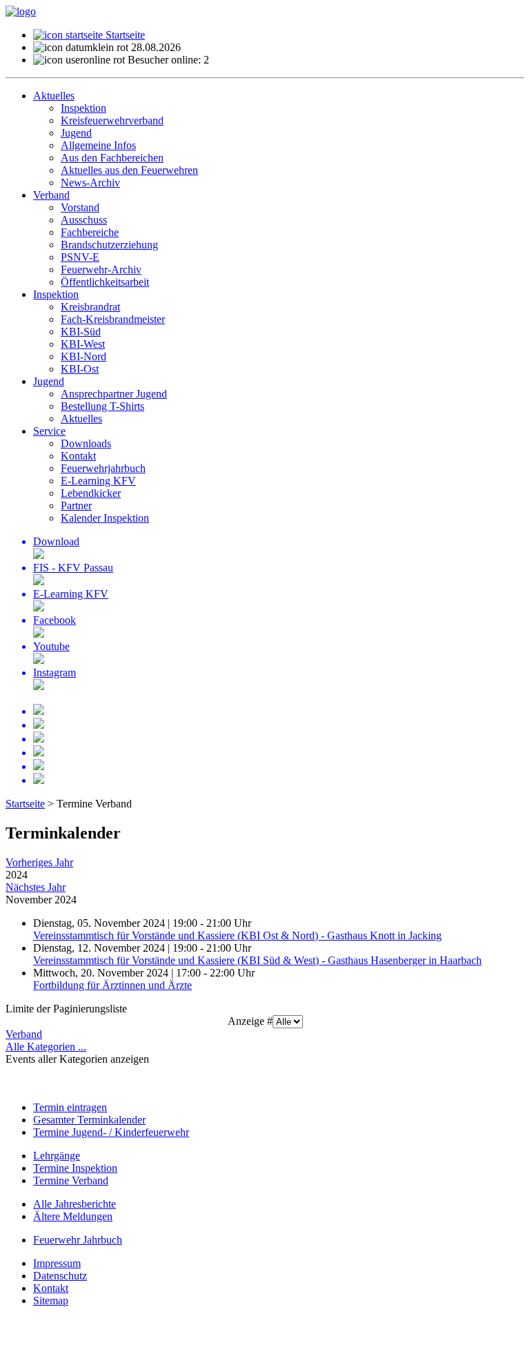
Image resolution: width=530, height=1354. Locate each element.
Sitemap (50, 1300)
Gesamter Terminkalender (89, 1120)
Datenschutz (60, 1276)
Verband (24, 1034)
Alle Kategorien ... (46, 1046)
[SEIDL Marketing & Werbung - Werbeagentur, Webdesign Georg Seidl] (19, 1342)
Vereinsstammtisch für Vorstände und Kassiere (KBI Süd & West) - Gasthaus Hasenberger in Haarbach (257, 960)
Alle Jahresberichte (74, 1204)
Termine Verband (70, 1180)
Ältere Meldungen (72, 1216)
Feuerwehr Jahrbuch (77, 1240)
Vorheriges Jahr (39, 862)
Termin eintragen (70, 1107)
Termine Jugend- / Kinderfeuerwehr (111, 1132)
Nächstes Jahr (36, 887)
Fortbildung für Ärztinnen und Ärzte (112, 985)
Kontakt (50, 1288)
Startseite (124, 35)
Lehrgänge (56, 1155)
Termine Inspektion (75, 1168)
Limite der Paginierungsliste (66, 1008)
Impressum (57, 1263)
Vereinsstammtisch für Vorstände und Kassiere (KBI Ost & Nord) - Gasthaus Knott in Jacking (237, 935)
